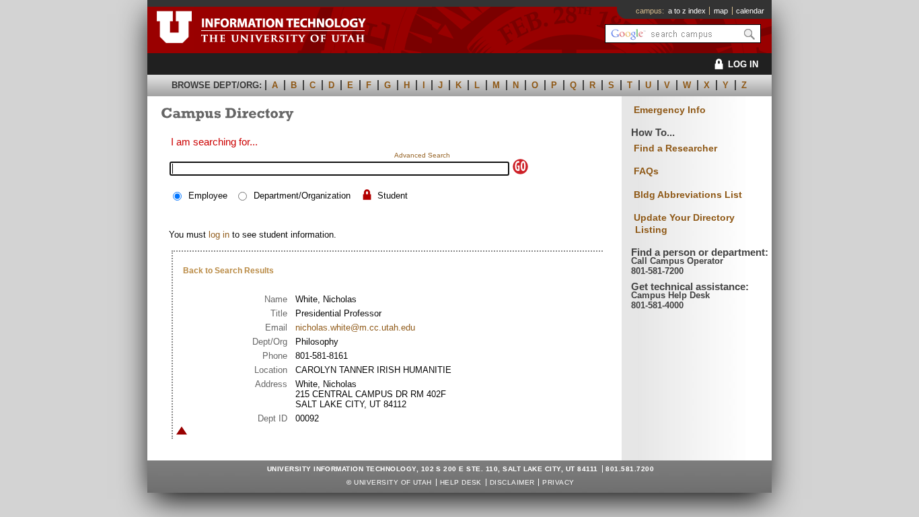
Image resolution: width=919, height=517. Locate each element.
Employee (207, 196)
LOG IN (743, 64)
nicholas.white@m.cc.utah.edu (355, 327)
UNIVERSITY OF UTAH (393, 482)
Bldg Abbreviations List (688, 194)
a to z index (687, 11)
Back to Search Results (228, 270)
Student (392, 196)
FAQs (646, 171)
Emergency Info (670, 110)
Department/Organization (302, 196)
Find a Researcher (675, 148)
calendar (750, 11)
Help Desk (461, 482)
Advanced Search (422, 155)
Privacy (558, 482)
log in (219, 235)
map (721, 11)
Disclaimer (512, 482)
